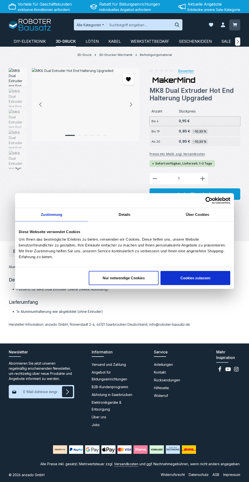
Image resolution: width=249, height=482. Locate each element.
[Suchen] (177, 24)
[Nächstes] (237, 41)
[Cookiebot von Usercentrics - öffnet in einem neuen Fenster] (209, 200)
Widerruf (161, 396)
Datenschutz (199, 475)
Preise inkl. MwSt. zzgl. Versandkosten (177, 154)
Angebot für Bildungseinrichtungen (109, 375)
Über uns (99, 417)
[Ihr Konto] (222, 24)
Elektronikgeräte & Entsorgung (106, 405)
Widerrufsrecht (173, 475)
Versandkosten (126, 464)
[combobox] (139, 24)
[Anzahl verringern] (155, 178)
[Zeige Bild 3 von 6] (86, 135)
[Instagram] (236, 370)
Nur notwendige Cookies (124, 278)
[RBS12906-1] (85, 104)
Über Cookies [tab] (197, 214)
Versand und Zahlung (109, 364)
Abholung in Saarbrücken (112, 395)
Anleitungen (163, 364)
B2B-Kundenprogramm (110, 387)
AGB (216, 475)
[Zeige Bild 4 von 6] (92, 135)
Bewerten (186, 71)
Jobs (96, 425)
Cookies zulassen (195, 278)
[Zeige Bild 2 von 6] (79, 135)
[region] (74, 119)
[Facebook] (220, 370)
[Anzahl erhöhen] (202, 178)
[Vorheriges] (41, 104)
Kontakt (160, 372)
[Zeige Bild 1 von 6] (70, 135)
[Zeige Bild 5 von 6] (98, 135)
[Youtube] (228, 370)
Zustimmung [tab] (51, 214)
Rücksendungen (167, 380)
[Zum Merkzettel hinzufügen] (128, 79)
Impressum (231, 475)
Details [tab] (125, 214)
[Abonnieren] (67, 391)
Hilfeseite (161, 388)
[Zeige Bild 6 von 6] (105, 135)
